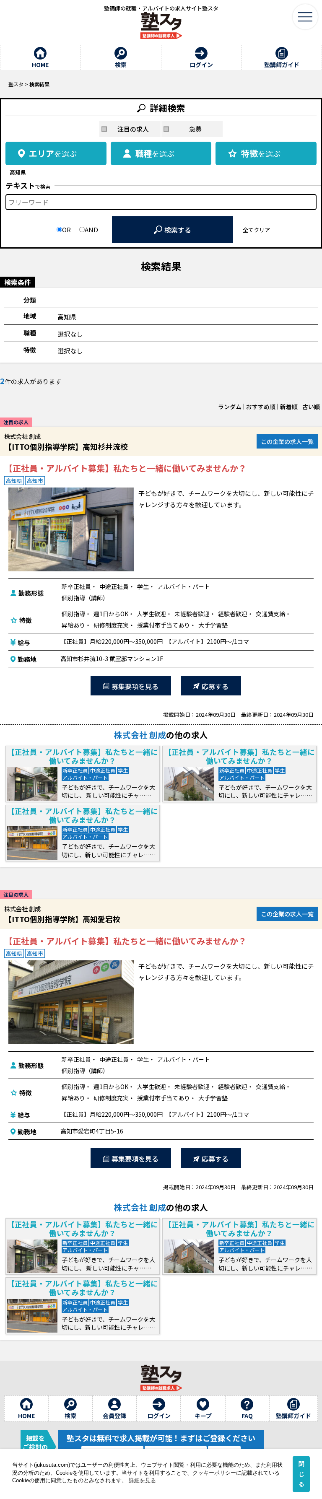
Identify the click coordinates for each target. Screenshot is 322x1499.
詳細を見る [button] (142, 1480)
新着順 (289, 407)
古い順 (311, 407)
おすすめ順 (260, 407)
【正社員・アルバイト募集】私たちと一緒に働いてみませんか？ (125, 468)
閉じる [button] (301, 1473)
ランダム (230, 407)
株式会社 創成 (140, 735)
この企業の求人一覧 (287, 441)
